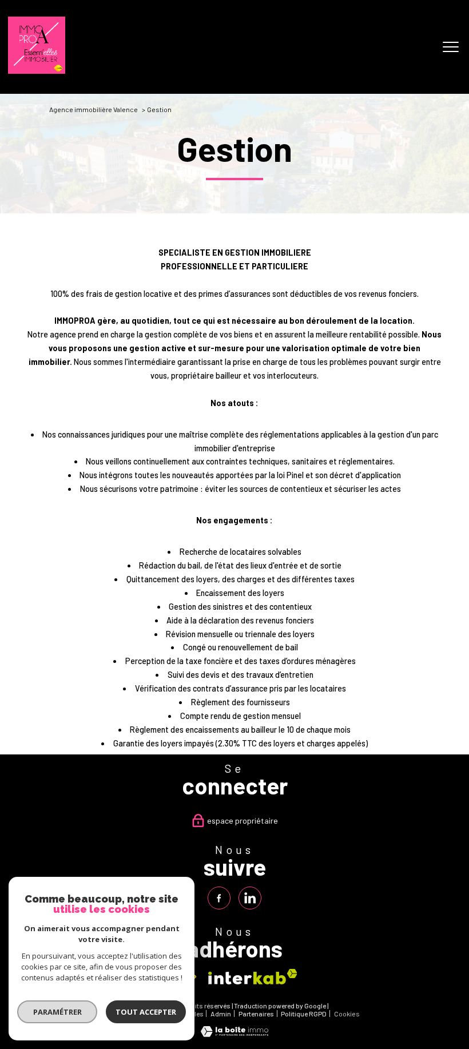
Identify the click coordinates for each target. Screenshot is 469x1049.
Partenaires (256, 1014)
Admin (220, 1014)
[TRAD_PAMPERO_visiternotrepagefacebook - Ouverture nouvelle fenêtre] (219, 898)
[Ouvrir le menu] (450, 47)
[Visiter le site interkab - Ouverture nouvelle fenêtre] (252, 976)
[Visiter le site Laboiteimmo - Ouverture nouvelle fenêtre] (234, 1034)
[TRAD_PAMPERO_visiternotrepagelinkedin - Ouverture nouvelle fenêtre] (250, 898)
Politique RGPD (304, 1014)
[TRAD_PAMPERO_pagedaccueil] (36, 71)
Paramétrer (57, 1012)
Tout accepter (146, 1012)
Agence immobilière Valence (93, 109)
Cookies (347, 1014)
